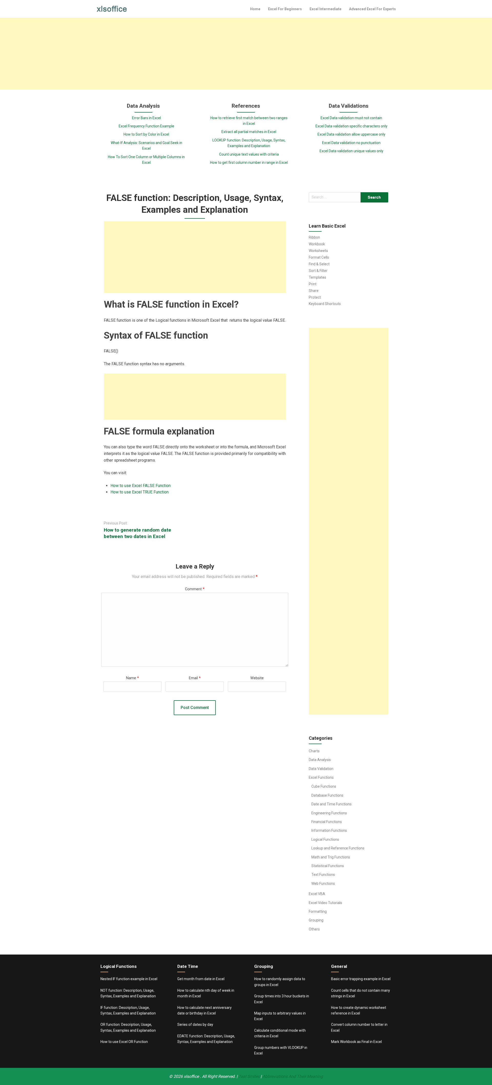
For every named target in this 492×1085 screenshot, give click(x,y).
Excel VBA (317, 894)
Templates (317, 277)
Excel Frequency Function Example (146, 126)
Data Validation (321, 769)
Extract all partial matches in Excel (248, 132)
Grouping (316, 920)
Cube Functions (323, 786)
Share (314, 291)
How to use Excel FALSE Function (140, 485)
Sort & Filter (318, 271)
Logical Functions (325, 839)
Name (132, 678)
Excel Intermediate (325, 9)
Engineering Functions (329, 813)
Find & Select (319, 264)
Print (312, 284)
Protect (315, 297)
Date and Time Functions (331, 804)
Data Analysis (320, 760)
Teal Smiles (249, 1076)
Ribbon (314, 237)
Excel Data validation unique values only (351, 151)
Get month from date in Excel (200, 979)
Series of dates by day (195, 1024)
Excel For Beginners (285, 9)
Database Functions (327, 795)
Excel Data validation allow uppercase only (351, 134)
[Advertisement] (246, 54)
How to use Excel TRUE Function (139, 492)
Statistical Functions (327, 866)
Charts (314, 751)
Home (255, 9)
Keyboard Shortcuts (325, 304)
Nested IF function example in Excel (128, 979)
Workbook (317, 244)
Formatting (318, 911)
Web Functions (323, 883)
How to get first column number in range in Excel (249, 162)
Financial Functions (326, 822)
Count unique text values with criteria (249, 154)
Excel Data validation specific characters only (351, 126)
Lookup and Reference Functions (337, 848)
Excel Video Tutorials (325, 903)
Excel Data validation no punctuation (351, 143)
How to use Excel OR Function (124, 1042)
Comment (194, 589)
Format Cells (319, 257)
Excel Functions (321, 777)
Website (257, 678)
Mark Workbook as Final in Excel (356, 1042)
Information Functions (329, 830)
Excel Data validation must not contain (351, 118)
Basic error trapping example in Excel (361, 979)
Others (314, 929)
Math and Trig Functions (330, 857)
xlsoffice (192, 1076)
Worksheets (318, 251)
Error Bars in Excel (146, 118)
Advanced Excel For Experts (372, 9)
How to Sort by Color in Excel (146, 134)
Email (195, 678)
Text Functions (323, 875)
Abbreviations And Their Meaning (293, 1076)
